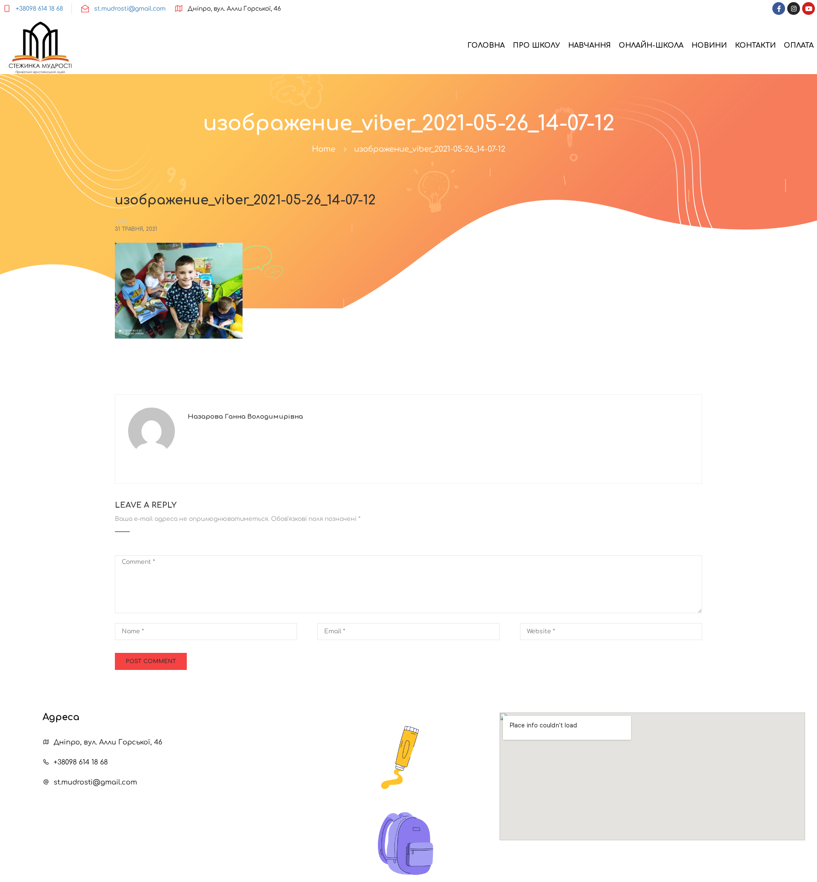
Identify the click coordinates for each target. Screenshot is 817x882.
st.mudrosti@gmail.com (130, 9)
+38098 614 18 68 (39, 9)
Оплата (799, 45)
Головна (486, 45)
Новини (709, 45)
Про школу (536, 45)
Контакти (755, 45)
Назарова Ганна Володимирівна (245, 416)
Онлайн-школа (651, 45)
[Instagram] (793, 8)
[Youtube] (808, 8)
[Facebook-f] (778, 8)
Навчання (589, 45)
